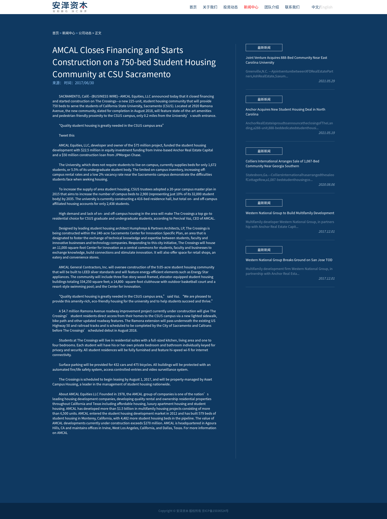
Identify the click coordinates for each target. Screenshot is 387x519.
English (326, 7)
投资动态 (230, 7)
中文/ (316, 7)
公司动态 (85, 33)
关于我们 (210, 7)
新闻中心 (251, 7)
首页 (193, 7)
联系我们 (292, 7)
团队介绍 (271, 7)
